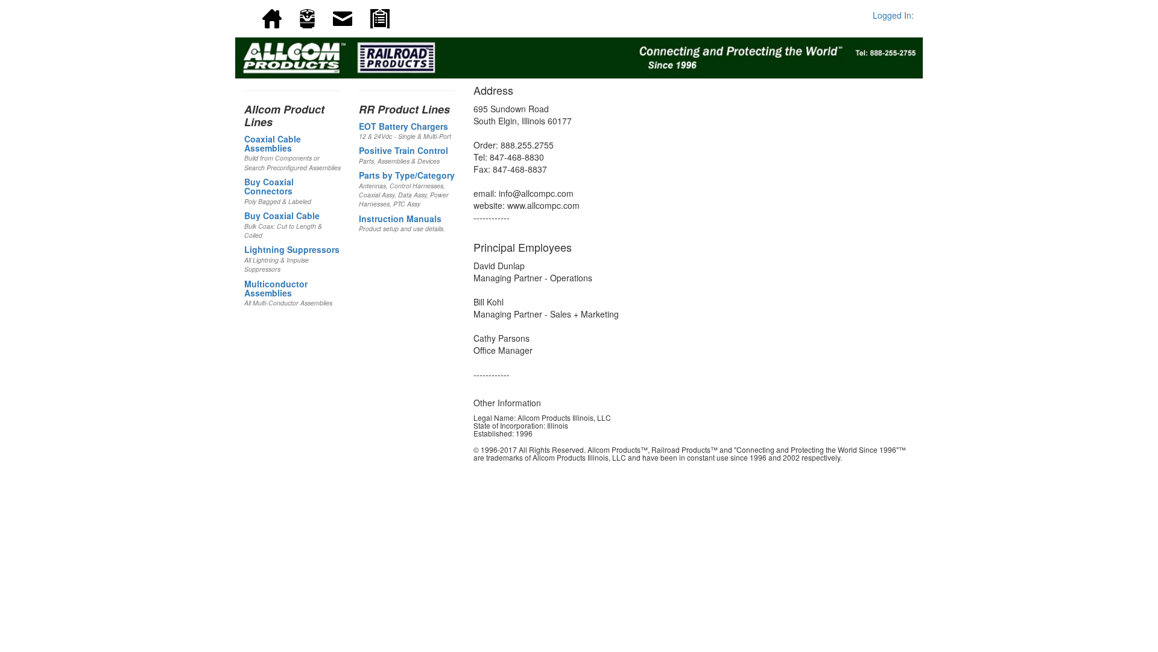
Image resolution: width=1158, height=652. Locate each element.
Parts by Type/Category (407, 175)
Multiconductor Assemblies (276, 288)
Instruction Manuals (400, 219)
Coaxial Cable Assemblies (272, 143)
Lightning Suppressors (292, 249)
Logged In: (893, 15)
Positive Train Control (403, 150)
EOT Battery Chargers (403, 126)
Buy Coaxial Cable (282, 215)
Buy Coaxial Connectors (269, 186)
